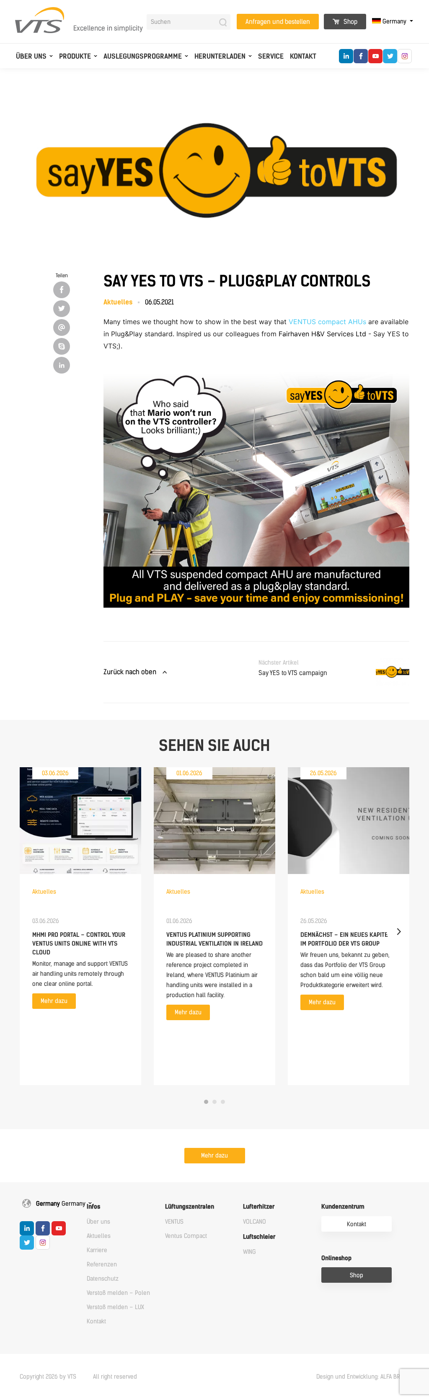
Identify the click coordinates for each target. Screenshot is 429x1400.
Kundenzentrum (342, 1206)
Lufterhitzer (258, 1206)
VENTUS (174, 1221)
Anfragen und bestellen (278, 22)
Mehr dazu (54, 1001)
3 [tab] (223, 1102)
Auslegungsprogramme (142, 56)
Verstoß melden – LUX (115, 1307)
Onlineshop (336, 1258)
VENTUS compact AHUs (327, 321)
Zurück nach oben (129, 672)
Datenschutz (103, 1278)
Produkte (75, 56)
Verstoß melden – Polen (118, 1293)
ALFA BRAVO (394, 1376)
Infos (93, 1206)
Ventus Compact (186, 1236)
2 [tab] (214, 1102)
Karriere (97, 1250)
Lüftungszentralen (189, 1206)
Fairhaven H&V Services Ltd (322, 334)
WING (249, 1252)
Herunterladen (220, 56)
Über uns (31, 56)
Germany (394, 21)
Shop (349, 22)
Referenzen (102, 1264)
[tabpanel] (80, 926)
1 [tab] (206, 1102)
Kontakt (303, 56)
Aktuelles (99, 1236)
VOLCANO (254, 1221)
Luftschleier (259, 1236)
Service (271, 56)
